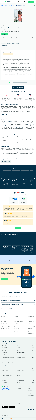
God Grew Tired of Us (4, 321)
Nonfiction (3, 43)
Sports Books (4, 377)
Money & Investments (20, 359)
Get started (31, 1)
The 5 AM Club (4, 347)
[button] (18, 296)
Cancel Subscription (31, 395)
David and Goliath (20, 378)
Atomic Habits (4, 345)
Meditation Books (5, 370)
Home (2, 5)
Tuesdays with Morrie (20, 370)
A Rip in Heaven (3, 316)
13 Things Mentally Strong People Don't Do (8, 358)
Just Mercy (18, 368)
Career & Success (19, 350)
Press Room (20, 406)
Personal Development (20, 345)
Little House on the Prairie (18, 318)
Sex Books (3, 378)
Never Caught (16, 323)
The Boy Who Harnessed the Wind (19, 331)
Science (18, 354)
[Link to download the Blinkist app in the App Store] (5, 407)
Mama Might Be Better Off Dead (19, 319)
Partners (19, 403)
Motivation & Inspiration (20, 355)
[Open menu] (3, 2)
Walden (18, 375)
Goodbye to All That (4, 323)
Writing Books (4, 368)
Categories (5, 5)
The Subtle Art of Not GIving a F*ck (7, 362)
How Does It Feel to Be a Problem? (6, 326)
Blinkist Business (30, 390)
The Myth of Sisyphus (20, 380)
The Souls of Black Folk (20, 377)
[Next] (34, 178)
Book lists (19, 388)
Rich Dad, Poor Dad (5, 350)
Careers (19, 401)
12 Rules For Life (4, 352)
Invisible (2, 331)
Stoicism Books (4, 373)
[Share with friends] (34, 5)
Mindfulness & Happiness (21, 357)
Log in (26, 1)
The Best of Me (16, 328)
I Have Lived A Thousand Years (5, 328)
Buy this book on (16, 87)
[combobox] (5, 415)
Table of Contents (4, 45)
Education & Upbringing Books (7, 375)
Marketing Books (4, 382)
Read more (17, 76)
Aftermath (2, 319)
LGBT (13, 43)
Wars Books (4, 380)
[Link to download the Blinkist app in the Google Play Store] (12, 407)
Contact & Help (30, 393)
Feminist (8, 43)
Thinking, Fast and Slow (5, 354)
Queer (17, 43)
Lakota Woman (16, 316)
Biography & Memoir (12, 5)
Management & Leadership (21, 352)
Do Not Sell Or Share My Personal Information (14, 412)
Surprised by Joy (16, 326)
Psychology (19, 347)
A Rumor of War (3, 318)
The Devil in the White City (21, 373)
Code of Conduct (20, 405)
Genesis (18, 382)
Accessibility (4, 412)
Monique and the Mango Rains (18, 321)
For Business (20, 1)
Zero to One (4, 355)
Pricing (29, 388)
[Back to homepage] (8, 1)
